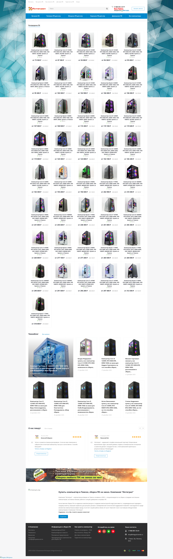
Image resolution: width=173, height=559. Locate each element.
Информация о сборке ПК (61, 527)
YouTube (99, 531)
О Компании (33, 527)
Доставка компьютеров (82, 535)
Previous (140, 428)
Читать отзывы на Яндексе (43, 449)
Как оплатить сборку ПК (82, 532)
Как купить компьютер (83, 527)
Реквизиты (32, 532)
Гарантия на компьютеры (83, 537)
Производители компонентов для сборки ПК (61, 538)
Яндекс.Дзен (113, 531)
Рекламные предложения (60, 535)
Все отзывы (48, 428)
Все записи (45, 334)
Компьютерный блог (58, 530)
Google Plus (104, 531)
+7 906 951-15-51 (119, 7)
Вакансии (31, 535)
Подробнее (63, 516)
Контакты (31, 530)
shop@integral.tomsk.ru (135, 534)
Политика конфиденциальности (35, 538)
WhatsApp (108, 531)
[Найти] (107, 8)
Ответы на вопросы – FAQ (83, 530)
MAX (127, 10)
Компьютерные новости (60, 532)
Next (143, 428)
